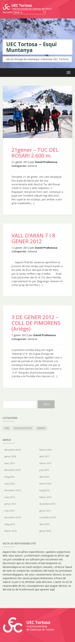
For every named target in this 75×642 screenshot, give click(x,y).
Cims (6, 428)
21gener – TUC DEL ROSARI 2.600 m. (35, 152)
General (32, 166)
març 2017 (9, 463)
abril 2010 (44, 524)
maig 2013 (9, 476)
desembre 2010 (12, 517)
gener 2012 (10, 503)
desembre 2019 (12, 449)
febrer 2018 (45, 449)
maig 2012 (44, 490)
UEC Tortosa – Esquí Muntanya (31, 47)
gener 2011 (45, 510)
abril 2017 (44, 456)
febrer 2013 (45, 483)
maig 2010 (9, 524)
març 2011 (9, 510)
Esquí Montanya (23, 428)
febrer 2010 (10, 530)
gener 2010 (45, 530)
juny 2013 (44, 469)
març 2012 (9, 497)
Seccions (8, 12)
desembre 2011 (47, 503)
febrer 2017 (45, 463)
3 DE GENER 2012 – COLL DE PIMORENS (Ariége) (36, 322)
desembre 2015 (12, 469)
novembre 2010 (47, 517)
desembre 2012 (12, 490)
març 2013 (9, 483)
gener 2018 (10, 456)
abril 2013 (44, 476)
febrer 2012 (45, 497)
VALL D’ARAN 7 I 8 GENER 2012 (33, 238)
